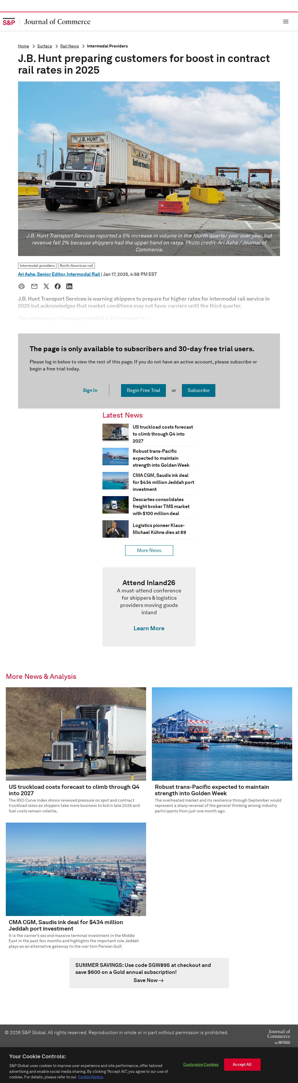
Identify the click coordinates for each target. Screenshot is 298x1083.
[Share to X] (46, 286)
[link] (149, 607)
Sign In (90, 390)
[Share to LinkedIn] (69, 286)
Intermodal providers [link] (37, 265)
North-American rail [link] (76, 265)
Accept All (242, 1064)
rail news (69, 46)
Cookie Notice (90, 1077)
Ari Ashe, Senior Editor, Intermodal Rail (59, 274)
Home (23, 46)
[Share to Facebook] (58, 286)
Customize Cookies (201, 1064)
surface (44, 46)
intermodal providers (107, 46)
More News (149, 550)
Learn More (149, 628)
